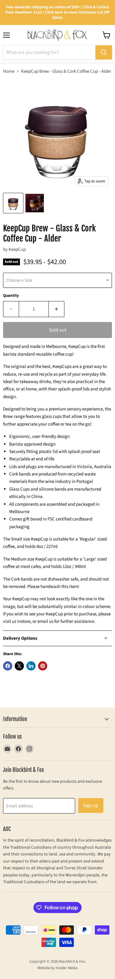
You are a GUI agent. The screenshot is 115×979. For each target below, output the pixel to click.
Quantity (11, 295)
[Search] (103, 52)
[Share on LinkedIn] (31, 666)
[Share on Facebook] (7, 666)
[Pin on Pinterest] (42, 666)
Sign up (90, 805)
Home (8, 71)
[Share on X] (19, 666)
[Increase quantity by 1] (56, 309)
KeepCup (17, 249)
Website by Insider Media (57, 968)
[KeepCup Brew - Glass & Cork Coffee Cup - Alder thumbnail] (13, 203)
